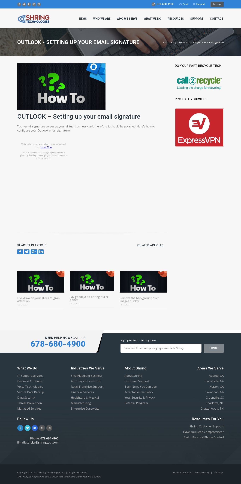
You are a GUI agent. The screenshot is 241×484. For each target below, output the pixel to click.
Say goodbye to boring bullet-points (89, 298)
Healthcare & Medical (85, 398)
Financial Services (82, 392)
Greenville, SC (215, 398)
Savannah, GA (215, 392)
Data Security (26, 398)
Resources (176, 18)
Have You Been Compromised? (203, 432)
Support (200, 4)
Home (166, 42)
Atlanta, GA (216, 376)
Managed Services (29, 408)
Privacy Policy (202, 472)
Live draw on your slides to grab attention (38, 300)
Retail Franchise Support (87, 387)
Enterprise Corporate (85, 408)
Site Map (218, 472)
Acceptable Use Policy (139, 392)
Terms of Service (182, 472)
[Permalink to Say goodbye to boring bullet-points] (92, 281)
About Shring (133, 376)
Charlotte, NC (215, 403)
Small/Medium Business (87, 376)
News (83, 18)
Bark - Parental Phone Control (203, 437)
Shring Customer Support (206, 426)
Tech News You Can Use (141, 387)
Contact (217, 18)
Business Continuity (30, 381)
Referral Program (136, 403)
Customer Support (137, 381)
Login (218, 4)
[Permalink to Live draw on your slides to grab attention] (40, 282)
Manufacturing (81, 403)
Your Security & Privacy (140, 398)
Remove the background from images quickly (139, 300)
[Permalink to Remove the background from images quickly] (143, 282)
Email (186, 4)
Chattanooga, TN (212, 408)
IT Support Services (30, 376)
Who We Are (101, 18)
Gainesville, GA (214, 381)
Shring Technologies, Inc (52, 472)
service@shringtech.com (42, 442)
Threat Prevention (29, 403)
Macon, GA (217, 387)
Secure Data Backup (30, 392)
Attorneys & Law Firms (86, 381)
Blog (173, 42)
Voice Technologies (30, 387)
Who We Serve (127, 18)
